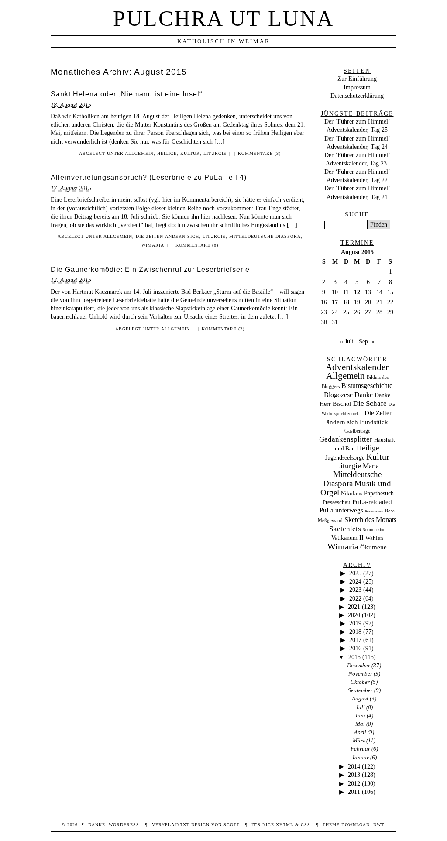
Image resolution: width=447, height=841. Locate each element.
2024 (355, 581)
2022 (355, 598)
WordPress (124, 824)
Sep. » (367, 341)
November (360, 673)
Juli (360, 707)
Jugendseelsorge (344, 457)
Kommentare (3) (259, 153)
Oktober (360, 682)
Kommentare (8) (196, 245)
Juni (360, 715)
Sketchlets (345, 529)
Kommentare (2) (223, 328)
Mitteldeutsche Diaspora (265, 236)
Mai (360, 724)
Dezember (358, 665)
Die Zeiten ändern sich (167, 236)
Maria (371, 466)
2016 (355, 648)
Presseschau (337, 502)
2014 (354, 766)
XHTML (284, 824)
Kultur (190, 153)
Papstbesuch (379, 493)
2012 (354, 783)
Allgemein (139, 153)
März (359, 740)
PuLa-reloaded (372, 501)
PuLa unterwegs (341, 510)
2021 (354, 606)
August (360, 698)
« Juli (347, 341)
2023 (355, 589)
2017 (355, 639)
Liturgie (215, 153)
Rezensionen (374, 511)
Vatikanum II (347, 538)
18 (346, 302)
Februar (360, 748)
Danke (363, 394)
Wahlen (374, 538)
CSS (305, 824)
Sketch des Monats (370, 519)
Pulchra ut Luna (223, 18)
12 (357, 291)
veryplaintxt (170, 824)
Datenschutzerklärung (357, 95)
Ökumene (373, 547)
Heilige (167, 153)
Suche (357, 214)
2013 (354, 774)
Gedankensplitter (345, 439)
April (360, 732)
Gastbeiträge (357, 431)
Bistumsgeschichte (366, 385)
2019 (355, 623)
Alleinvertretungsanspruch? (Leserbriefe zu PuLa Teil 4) (149, 177)
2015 (354, 656)
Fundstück (374, 422)
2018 (355, 631)
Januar (360, 757)
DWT (378, 824)
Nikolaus (351, 494)
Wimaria (152, 245)
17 (335, 302)
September (360, 690)
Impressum (357, 87)
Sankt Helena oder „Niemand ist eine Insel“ (126, 94)
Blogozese (338, 394)
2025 (355, 573)
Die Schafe (370, 403)
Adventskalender (357, 367)
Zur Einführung (357, 78)
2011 (354, 791)
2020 (354, 614)
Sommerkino (374, 529)
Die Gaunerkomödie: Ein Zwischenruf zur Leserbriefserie (150, 269)
